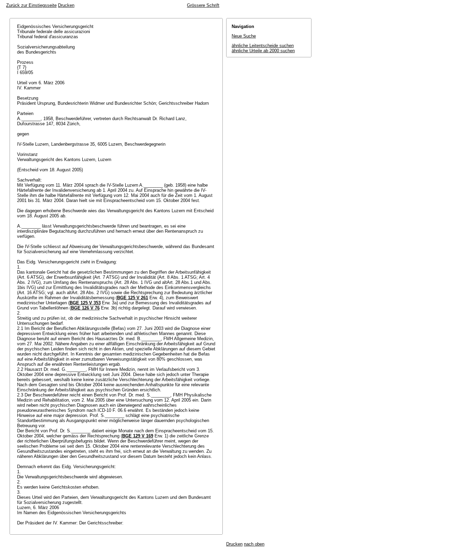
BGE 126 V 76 (85, 307)
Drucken (66, 5)
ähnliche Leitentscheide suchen (263, 45)
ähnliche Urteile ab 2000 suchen (263, 50)
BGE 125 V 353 (85, 302)
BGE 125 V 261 (132, 297)
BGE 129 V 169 (137, 435)
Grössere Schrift (203, 5)
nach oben (254, 544)
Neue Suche (244, 36)
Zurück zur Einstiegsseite (31, 5)
